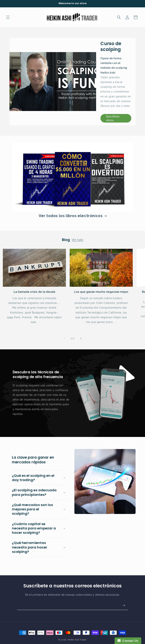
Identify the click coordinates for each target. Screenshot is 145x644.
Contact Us (129, 640)
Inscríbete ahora (113, 118)
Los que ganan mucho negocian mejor (101, 291)
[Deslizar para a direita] (81, 338)
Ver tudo (77, 239)
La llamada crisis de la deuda (34, 291)
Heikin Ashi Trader (77, 640)
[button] (8, 17)
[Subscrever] (124, 605)
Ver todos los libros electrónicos (71, 215)
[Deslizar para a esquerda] (64, 338)
